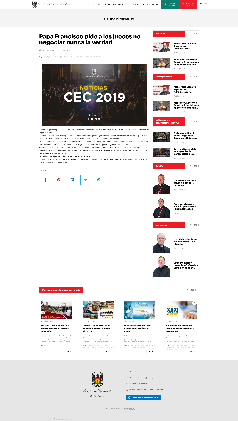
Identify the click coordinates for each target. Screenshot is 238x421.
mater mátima (145, 345)
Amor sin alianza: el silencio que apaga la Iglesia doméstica (185, 206)
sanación (169, 349)
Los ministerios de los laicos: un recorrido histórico (185, 241)
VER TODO (194, 33)
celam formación (88, 347)
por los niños (134, 347)
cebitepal (90, 345)
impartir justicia (90, 56)
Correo (181, 419)
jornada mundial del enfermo (180, 345)
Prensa (155, 4)
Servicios (144, 4)
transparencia (80, 56)
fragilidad (176, 347)
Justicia (71, 56)
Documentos (131, 4)
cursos (96, 345)
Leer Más (68, 351)
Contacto (133, 372)
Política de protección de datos (146, 397)
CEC (98, 4)
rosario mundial (133, 345)
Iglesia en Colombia (113, 4)
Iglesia (98, 56)
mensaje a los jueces (51, 56)
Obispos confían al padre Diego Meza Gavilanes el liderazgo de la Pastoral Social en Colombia (186, 138)
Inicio (92, 4)
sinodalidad (192, 347)
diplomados (104, 345)
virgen (142, 347)
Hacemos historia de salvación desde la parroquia (185, 182)
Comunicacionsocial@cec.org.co (142, 378)
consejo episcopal (101, 347)
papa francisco (64, 56)
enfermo (184, 347)
